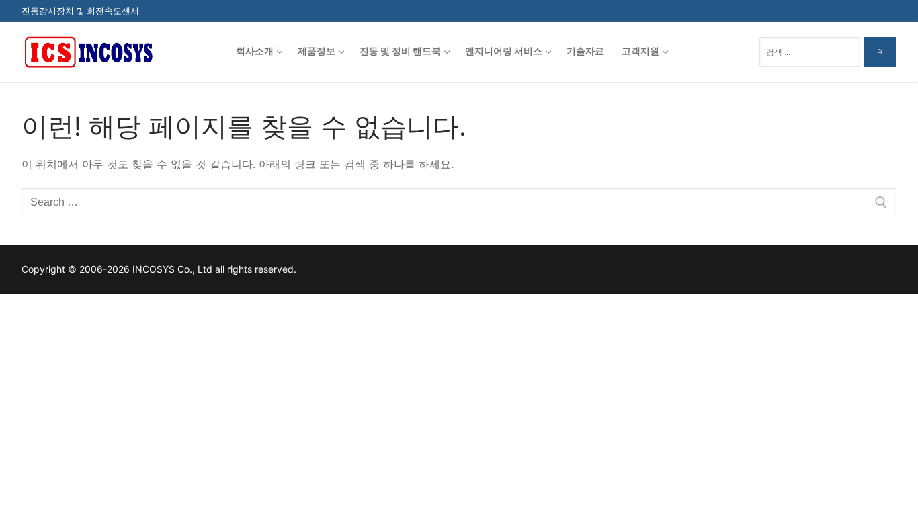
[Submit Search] (880, 52)
